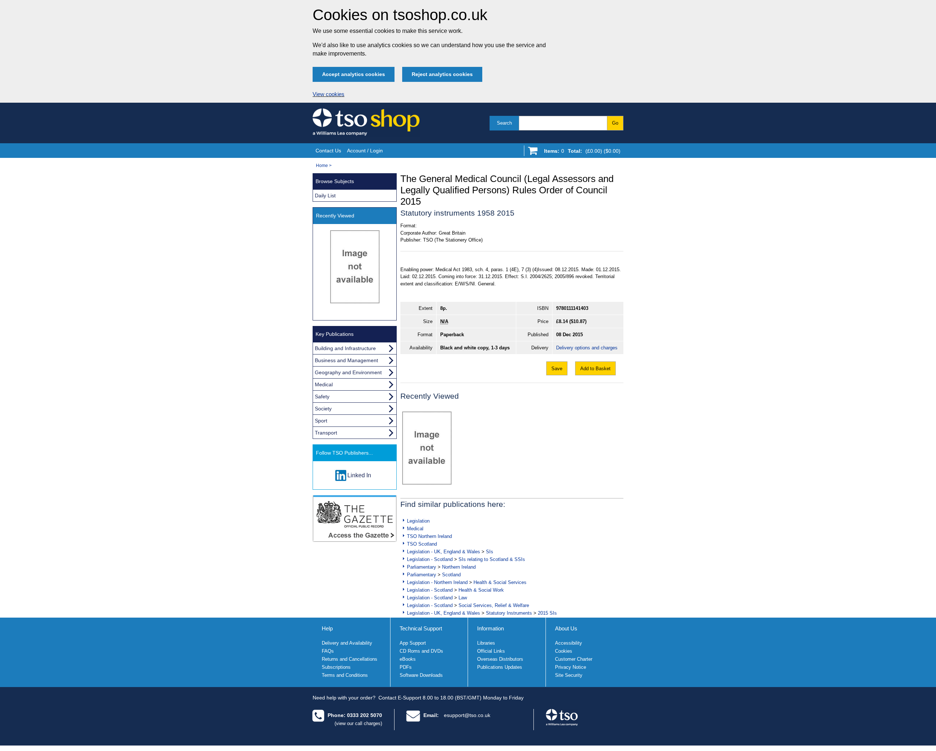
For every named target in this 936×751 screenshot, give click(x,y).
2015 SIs (547, 613)
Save (556, 368)
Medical (415, 528)
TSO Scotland (422, 544)
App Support (413, 643)
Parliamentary (421, 567)
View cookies (328, 94)
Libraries (486, 643)
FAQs (328, 651)
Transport (326, 433)
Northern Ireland (459, 567)
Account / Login (365, 150)
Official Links (491, 651)
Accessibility (568, 643)
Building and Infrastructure (345, 348)
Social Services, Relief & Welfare (493, 605)
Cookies (563, 651)
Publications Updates (499, 667)
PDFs (406, 667)
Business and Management (346, 360)
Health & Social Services (499, 582)
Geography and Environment (348, 372)
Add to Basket (595, 368)
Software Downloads (421, 675)
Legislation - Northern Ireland (437, 582)
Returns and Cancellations (349, 659)
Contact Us (328, 150)
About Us (566, 628)
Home (322, 165)
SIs (489, 551)
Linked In (359, 475)
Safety (322, 396)
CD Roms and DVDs (421, 651)
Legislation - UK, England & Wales (443, 551)
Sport (321, 421)
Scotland (451, 574)
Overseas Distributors (500, 659)
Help (327, 628)
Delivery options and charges (587, 347)
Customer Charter (573, 659)
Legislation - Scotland (430, 559)
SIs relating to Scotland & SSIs (491, 559)
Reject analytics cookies (442, 74)
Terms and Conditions (345, 675)
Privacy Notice (570, 667)
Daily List (325, 195)
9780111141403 (572, 308)
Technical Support (421, 628)
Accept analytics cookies (353, 74)
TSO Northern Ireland (429, 536)
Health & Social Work (481, 590)
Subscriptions (336, 667)
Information (490, 628)
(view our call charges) (358, 723)
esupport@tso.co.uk (467, 715)
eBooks (408, 659)
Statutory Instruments (509, 613)
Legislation (418, 521)
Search (504, 123)
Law (462, 597)
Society (323, 408)
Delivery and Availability (347, 643)
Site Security (568, 675)
